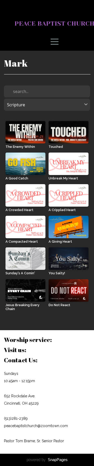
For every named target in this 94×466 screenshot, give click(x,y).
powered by (47, 460)
